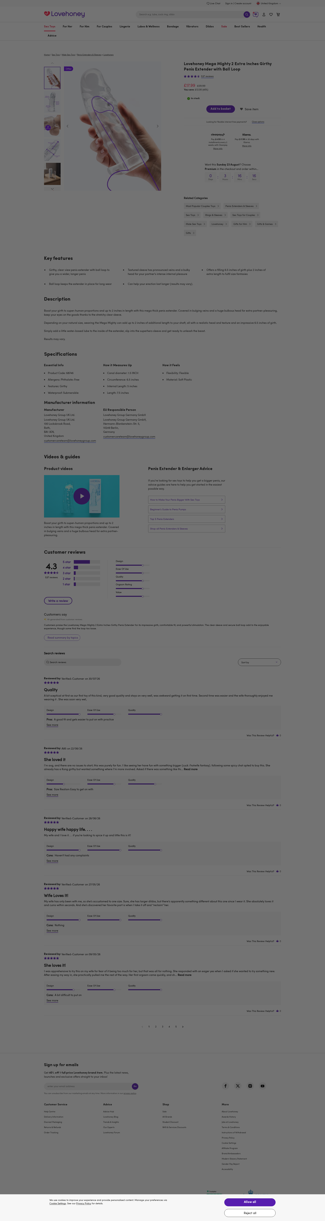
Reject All (250, 1213)
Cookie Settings (57, 1203)
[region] (162, 1207)
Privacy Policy (83, 1203)
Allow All (250, 1202)
